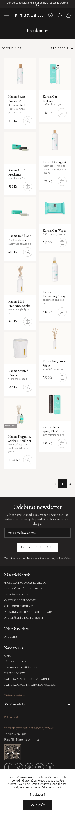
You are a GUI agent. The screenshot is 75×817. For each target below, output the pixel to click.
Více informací (51, 787)
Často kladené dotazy (20, 600)
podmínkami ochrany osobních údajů (52, 558)
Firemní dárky (14, 673)
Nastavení (37, 794)
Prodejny (11, 637)
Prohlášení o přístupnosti (23, 617)
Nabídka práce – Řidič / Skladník (27, 679)
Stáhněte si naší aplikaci (22, 667)
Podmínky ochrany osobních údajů (29, 612)
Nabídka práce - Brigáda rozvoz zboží (30, 685)
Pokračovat (11, 717)
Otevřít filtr (11, 48)
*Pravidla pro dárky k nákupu (25, 582)
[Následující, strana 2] (62, 483)
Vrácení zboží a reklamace (23, 588)
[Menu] (6, 15)
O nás (8, 655)
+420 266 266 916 (15, 734)
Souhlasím (37, 805)
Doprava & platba (16, 594)
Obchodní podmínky (19, 606)
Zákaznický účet (16, 661)
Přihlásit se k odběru (37, 547)
